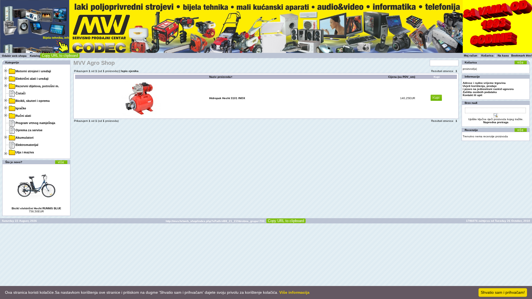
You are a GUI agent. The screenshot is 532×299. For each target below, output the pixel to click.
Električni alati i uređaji (32, 78)
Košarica (487, 55)
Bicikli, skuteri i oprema (33, 100)
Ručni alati (23, 115)
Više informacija (294, 292)
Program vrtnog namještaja (35, 123)
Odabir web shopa (14, 55)
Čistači (20, 93)
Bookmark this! (521, 55)
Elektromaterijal (27, 144)
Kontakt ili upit (472, 95)
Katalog (35, 55)
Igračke (21, 108)
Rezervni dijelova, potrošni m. (37, 86)
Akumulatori (25, 137)
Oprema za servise (29, 130)
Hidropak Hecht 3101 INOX (227, 98)
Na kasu (503, 55)
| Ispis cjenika (129, 71)
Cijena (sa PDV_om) (401, 76)
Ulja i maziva (25, 152)
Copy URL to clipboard (60, 55)
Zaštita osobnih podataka (480, 92)
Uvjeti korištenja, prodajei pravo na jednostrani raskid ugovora (488, 87)
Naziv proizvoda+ (220, 76)
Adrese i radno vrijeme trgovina (484, 82)
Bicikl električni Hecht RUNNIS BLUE (36, 208)
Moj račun (470, 55)
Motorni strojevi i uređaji (33, 71)
